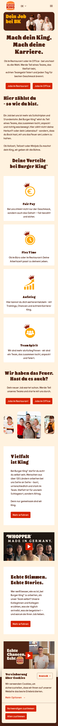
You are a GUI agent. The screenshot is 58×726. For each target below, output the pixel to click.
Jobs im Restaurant (18, 86)
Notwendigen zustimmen (20, 708)
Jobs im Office (42, 86)
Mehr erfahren (21, 514)
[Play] (29, 546)
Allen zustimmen (16, 716)
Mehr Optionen (13, 697)
